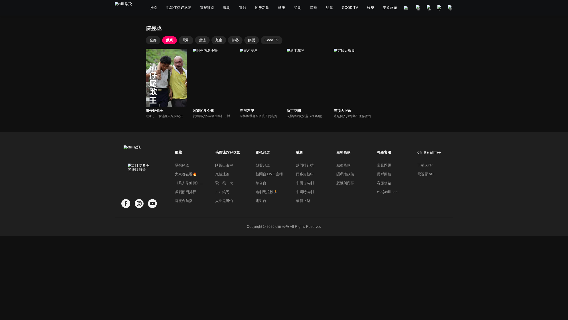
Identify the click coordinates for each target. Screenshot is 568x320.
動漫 (202, 40)
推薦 (178, 152)
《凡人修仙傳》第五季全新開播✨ (189, 183)
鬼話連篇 (222, 174)
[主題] (450, 7)
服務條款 (343, 165)
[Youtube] (152, 203)
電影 (185, 40)
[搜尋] (418, 7)
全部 (153, 40)
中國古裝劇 (305, 183)
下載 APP (425, 165)
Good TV (271, 40)
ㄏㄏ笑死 (222, 192)
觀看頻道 (263, 165)
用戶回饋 (384, 174)
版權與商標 (345, 183)
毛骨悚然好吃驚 (227, 152)
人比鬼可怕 (224, 201)
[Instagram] (139, 203)
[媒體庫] (429, 7)
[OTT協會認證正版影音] (139, 177)
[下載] (440, 7)
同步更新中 (305, 174)
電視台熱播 (184, 201)
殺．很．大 (224, 183)
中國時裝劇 (305, 192)
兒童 (218, 40)
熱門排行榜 (305, 165)
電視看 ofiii (425, 174)
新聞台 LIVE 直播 (269, 174)
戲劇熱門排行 (185, 192)
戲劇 (169, 40)
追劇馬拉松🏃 (267, 192)
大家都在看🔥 (186, 174)
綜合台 (261, 183)
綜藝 (235, 40)
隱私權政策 (345, 174)
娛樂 (251, 40)
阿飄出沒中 (224, 165)
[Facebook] (125, 203)
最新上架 (303, 201)
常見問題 (384, 165)
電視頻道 (182, 165)
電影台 (261, 201)
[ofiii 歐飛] (126, 8)
